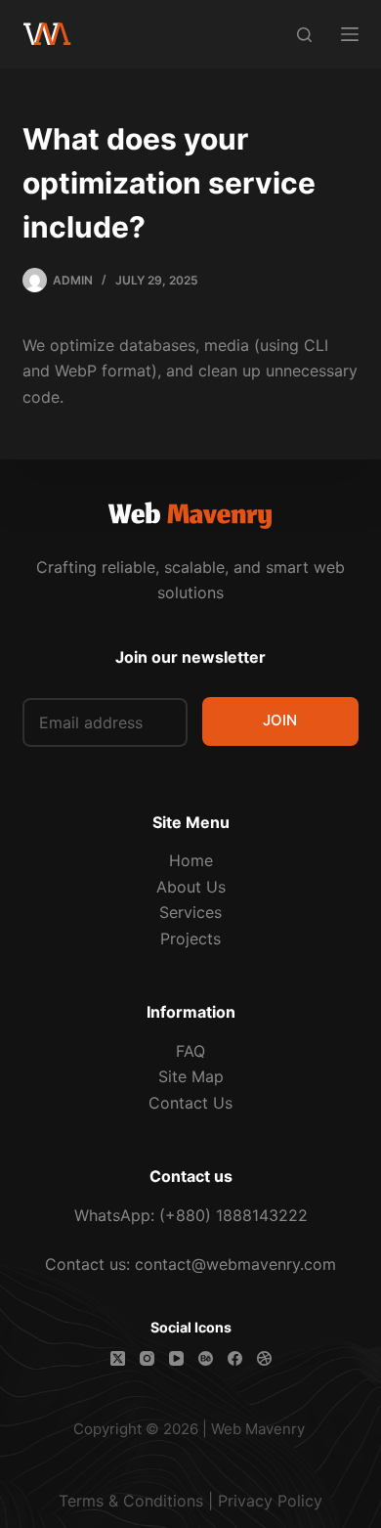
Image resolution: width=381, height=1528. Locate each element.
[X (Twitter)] (117, 1358)
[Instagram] (147, 1358)
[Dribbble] (264, 1358)
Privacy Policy (270, 1500)
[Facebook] (235, 1358)
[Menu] (350, 34)
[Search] (304, 34)
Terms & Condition (127, 1500)
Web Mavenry (258, 1428)
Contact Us (190, 1103)
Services (190, 912)
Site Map (191, 1076)
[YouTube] (176, 1358)
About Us (191, 886)
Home (191, 860)
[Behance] (205, 1358)
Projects (190, 938)
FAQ (190, 1051)
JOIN (280, 720)
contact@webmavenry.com (235, 1264)
